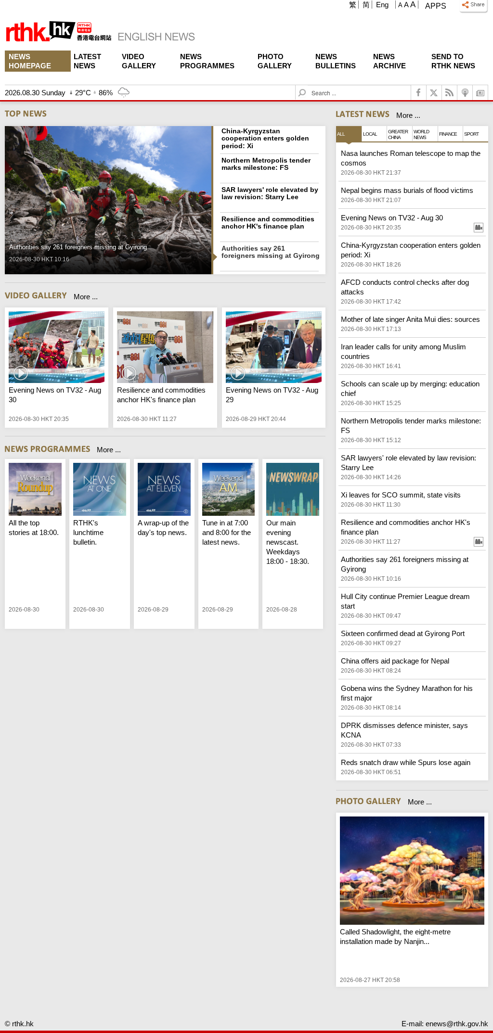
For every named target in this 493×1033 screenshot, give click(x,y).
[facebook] (419, 92)
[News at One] (99, 490)
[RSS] (449, 92)
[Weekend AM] (228, 490)
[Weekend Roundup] (35, 490)
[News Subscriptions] (480, 92)
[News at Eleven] (164, 490)
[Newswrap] (292, 490)
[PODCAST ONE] (465, 92)
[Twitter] (434, 92)
